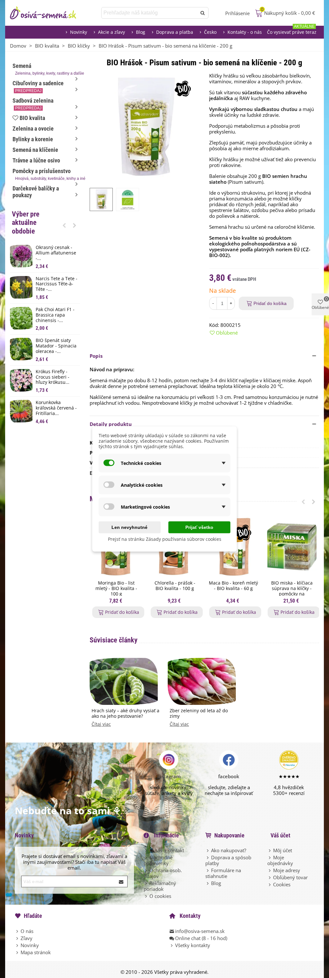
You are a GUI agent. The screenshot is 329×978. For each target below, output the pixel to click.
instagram (169, 776)
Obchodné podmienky (158, 860)
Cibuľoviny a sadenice (38, 86)
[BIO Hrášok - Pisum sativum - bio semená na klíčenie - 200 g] (145, 127)
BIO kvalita (32, 118)
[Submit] (121, 881)
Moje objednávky (280, 860)
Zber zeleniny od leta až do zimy (199, 713)
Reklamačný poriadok (160, 886)
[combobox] (150, 12)
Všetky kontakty (192, 945)
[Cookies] (270, 884)
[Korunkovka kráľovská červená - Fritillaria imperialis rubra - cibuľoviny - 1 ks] (21, 411)
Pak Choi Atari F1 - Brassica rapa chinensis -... (55, 315)
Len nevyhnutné (129, 527)
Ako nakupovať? (228, 850)
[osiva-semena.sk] (48, 12)
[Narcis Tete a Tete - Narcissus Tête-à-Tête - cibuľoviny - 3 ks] (21, 287)
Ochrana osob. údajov (163, 873)
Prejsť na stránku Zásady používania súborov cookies (164, 539)
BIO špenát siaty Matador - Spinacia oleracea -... (56, 346)
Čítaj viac (101, 724)
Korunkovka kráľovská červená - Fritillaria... (56, 408)
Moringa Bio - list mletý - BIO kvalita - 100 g (116, 588)
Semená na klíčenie (35, 149)
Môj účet (282, 850)
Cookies (281, 884)
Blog (140, 32)
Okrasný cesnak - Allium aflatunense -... (56, 253)
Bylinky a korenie (33, 139)
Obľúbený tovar (290, 877)
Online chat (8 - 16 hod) (201, 938)
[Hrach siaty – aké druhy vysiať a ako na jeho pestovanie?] (124, 681)
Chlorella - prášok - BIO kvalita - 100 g (175, 585)
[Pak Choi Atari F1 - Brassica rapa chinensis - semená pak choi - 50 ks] (21, 318)
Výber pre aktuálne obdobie (26, 222)
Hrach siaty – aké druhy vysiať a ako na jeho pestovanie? (125, 713)
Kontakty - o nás (244, 32)
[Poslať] (202, 12)
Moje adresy (286, 870)
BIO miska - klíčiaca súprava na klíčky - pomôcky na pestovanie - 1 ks (292, 591)
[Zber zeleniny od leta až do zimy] (202, 681)
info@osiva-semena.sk (200, 931)
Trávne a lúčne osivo (36, 160)
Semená (46, 69)
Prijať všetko (199, 527)
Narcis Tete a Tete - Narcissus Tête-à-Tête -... (56, 284)
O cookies (160, 896)
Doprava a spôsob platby (228, 860)
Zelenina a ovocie (33, 128)
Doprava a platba (174, 32)
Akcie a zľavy (111, 32)
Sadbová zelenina (33, 103)
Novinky (78, 32)
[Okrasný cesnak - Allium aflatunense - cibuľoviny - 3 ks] (21, 256)
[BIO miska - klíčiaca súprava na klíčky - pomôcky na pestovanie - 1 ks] (291, 547)
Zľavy (26, 938)
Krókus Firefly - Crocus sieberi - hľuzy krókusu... (52, 377)
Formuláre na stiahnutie (223, 873)
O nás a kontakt (166, 850)
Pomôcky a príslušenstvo (46, 174)
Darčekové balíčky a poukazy (36, 191)
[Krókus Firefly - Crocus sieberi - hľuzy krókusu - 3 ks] (21, 380)
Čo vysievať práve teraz (291, 30)
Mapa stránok (36, 952)
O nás (27, 931)
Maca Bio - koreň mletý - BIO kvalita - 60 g (233, 585)
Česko (210, 32)
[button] (64, 225)
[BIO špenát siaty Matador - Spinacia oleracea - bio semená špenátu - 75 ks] (21, 349)
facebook (228, 776)
